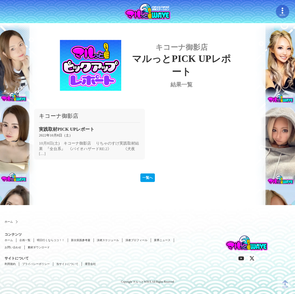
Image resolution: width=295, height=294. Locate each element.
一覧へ (147, 177)
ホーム (9, 221)
